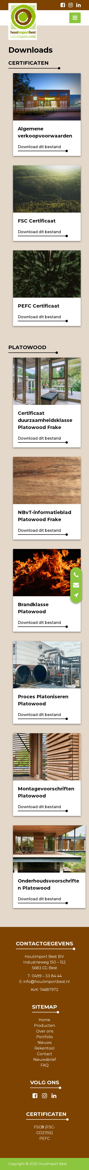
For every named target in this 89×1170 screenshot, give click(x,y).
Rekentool (44, 1048)
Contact (44, 1054)
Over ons (44, 1031)
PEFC (44, 1138)
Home (44, 1020)
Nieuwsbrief (44, 1059)
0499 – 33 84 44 (47, 976)
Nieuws (44, 1042)
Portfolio (44, 1037)
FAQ (45, 1065)
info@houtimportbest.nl (46, 981)
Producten (44, 1025)
